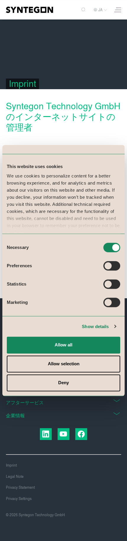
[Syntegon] (29, 9)
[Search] (84, 9)
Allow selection (63, 363)
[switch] (111, 265)
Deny (63, 382)
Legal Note (15, 477)
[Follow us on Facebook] (81, 434)
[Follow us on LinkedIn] (46, 434)
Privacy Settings (19, 499)
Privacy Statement (20, 487)
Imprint (11, 465)
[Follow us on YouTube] (63, 434)
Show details (95, 326)
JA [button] (100, 10)
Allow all (63, 344)
